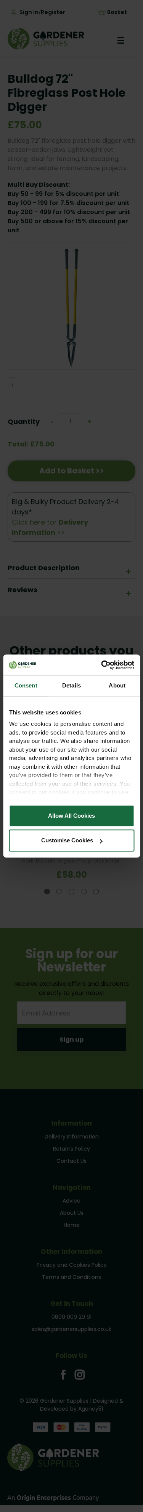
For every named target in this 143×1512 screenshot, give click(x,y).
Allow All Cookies (71, 815)
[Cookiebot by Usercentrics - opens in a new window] (101, 665)
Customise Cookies (67, 840)
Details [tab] (71, 685)
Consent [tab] (25, 685)
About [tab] (117, 685)
